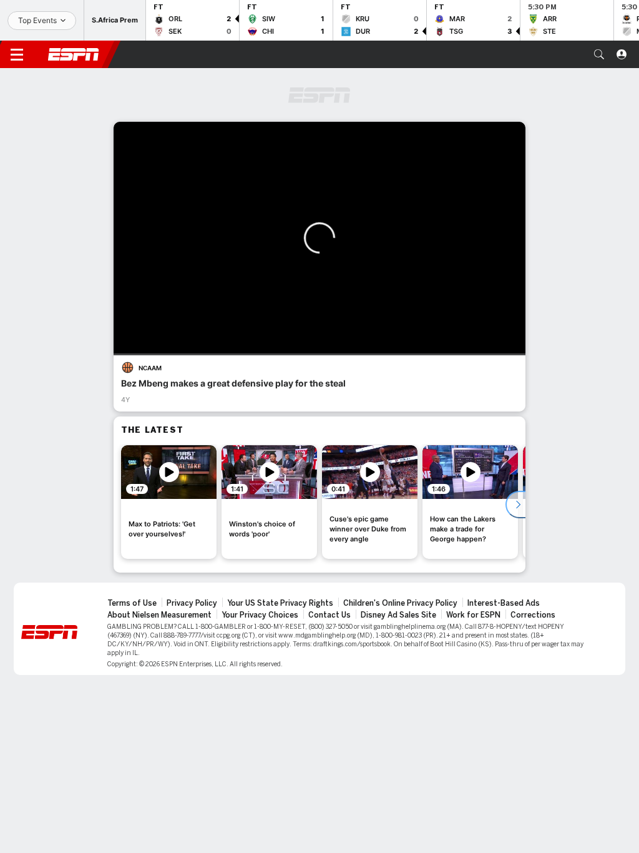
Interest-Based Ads (503, 603)
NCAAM (150, 368)
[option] (169, 502)
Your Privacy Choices (260, 615)
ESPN (73, 54)
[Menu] (17, 54)
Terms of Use (132, 603)
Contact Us (329, 615)
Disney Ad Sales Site (398, 615)
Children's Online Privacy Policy (400, 603)
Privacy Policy (192, 603)
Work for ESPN (473, 615)
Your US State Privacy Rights (280, 603)
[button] (599, 54)
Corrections (532, 615)
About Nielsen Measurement (159, 615)
